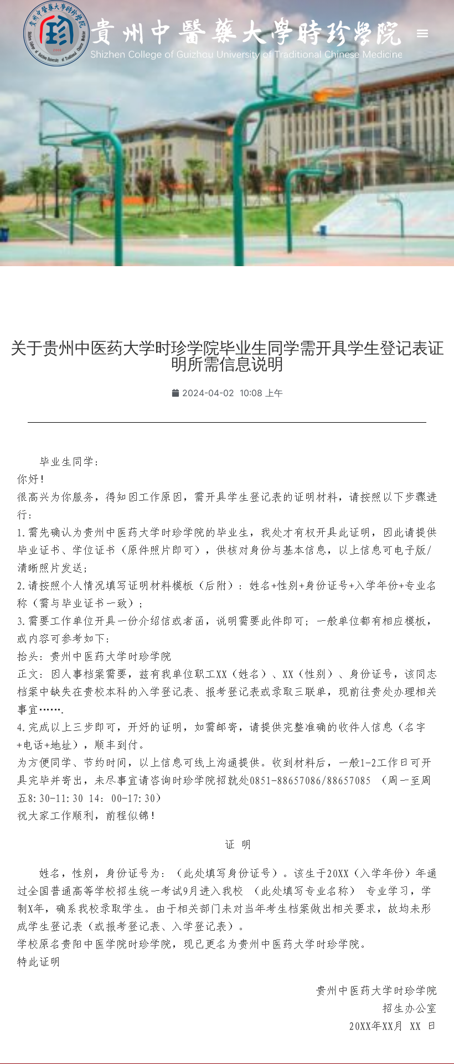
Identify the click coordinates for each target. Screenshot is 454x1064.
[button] (422, 33)
